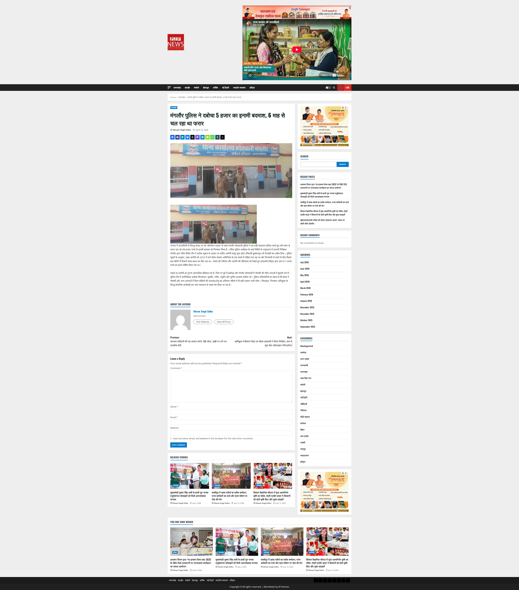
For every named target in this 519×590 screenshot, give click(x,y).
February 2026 (306, 294)
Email (174, 417)
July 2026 (304, 262)
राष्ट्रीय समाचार (239, 87)
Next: (263, 341)
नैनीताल (303, 410)
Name (174, 406)
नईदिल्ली (303, 403)
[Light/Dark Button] (328, 87)
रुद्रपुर (303, 448)
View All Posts (224, 321)
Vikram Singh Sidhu (182, 130)
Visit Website (202, 321)
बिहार (302, 429)
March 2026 (305, 288)
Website (174, 427)
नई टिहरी (225, 87)
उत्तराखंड (177, 87)
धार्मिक (215, 87)
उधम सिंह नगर (305, 378)
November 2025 (307, 313)
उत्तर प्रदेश (304, 358)
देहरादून (206, 87)
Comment (176, 368)
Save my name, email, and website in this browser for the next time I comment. (213, 438)
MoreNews (269, 586)
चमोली (196, 87)
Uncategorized (306, 346)
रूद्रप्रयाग (304, 455)
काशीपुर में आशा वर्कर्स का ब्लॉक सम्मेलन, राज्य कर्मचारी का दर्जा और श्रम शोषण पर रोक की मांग (229, 496)
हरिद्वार (252, 87)
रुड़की (302, 442)
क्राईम (187, 87)
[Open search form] (334, 87)
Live (347, 87)
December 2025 (307, 307)
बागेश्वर (303, 423)
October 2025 (306, 320)
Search (304, 156)
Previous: (198, 341)
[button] (169, 87)
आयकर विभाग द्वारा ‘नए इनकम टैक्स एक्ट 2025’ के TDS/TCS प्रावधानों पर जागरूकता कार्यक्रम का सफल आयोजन (323, 186)
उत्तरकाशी (304, 365)
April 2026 (305, 281)
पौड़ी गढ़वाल (305, 416)
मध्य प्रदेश (304, 436)
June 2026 (305, 268)
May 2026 (304, 275)
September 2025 (307, 326)
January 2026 (306, 300)
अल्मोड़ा (303, 352)
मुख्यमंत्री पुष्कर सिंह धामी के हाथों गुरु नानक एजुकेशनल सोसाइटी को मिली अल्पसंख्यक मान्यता (189, 496)
